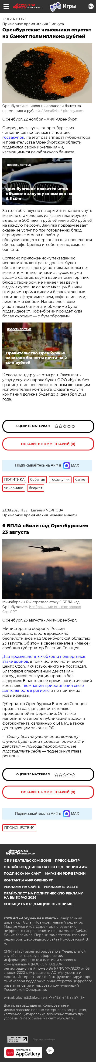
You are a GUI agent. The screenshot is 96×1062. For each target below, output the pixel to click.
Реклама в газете (61, 887)
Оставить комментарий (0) (48, 444)
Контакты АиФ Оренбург (28, 880)
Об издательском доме (27, 860)
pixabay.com (73, 111)
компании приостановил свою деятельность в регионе (43, 688)
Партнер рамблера (44, 1039)
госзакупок (13, 137)
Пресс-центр (67, 860)
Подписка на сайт (22, 873)
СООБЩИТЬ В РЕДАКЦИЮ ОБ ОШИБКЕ (38, 904)
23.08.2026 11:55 (14, 510)
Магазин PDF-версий (65, 873)
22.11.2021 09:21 (14, 19)
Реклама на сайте (22, 887)
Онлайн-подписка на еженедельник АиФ (45, 867)
